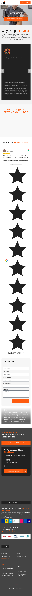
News (18, 553)
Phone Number (7, 377)
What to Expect (21, 556)
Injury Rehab (20, 569)
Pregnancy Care (21, 571)
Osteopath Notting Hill (7, 571)
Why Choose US (5, 556)
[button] (18, 2)
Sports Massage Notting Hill (21, 575)
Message (5, 389)
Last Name (6, 371)
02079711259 (13, 516)
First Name (6, 365)
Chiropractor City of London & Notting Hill (7, 567)
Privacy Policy (12, 588)
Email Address (7, 383)
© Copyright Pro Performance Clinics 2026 (16, 591)
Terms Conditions (19, 588)
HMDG (21, 585)
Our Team (4, 553)
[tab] (16, 443)
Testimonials (5, 558)
